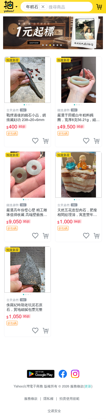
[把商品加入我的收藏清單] (35, 141)
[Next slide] (47, 79)
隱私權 (48, 398)
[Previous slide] (7, 79)
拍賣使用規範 (69, 398)
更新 (88, 386)
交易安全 (54, 410)
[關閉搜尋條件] (43, 6)
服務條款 (31, 398)
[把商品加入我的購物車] (45, 141)
